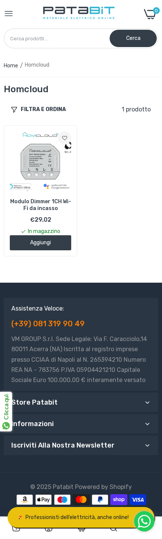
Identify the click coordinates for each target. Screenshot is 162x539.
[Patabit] (78, 14)
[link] (64, 138)
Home (11, 65)
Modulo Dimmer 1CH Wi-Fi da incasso (40, 205)
